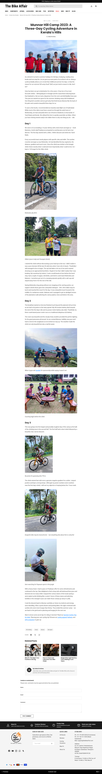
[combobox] (58, 6)
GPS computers (30, 620)
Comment (22, 702)
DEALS (57, 11)
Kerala (36, 629)
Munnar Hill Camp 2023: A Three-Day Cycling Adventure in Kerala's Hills (35, 15)
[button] (96, 6)
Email (21, 694)
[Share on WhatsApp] (39, 634)
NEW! (62, 11)
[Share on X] (35, 634)
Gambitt (38, 370)
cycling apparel (62, 617)
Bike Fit (62, 746)
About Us (62, 749)
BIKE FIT (68, 11)
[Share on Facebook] (31, 634)
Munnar (42, 629)
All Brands (62, 735)
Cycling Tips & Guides (13, 15)
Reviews (62, 738)
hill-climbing (29, 629)
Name (21, 687)
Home (6, 15)
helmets (69, 617)
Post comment (27, 716)
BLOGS (74, 11)
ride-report (50, 629)
